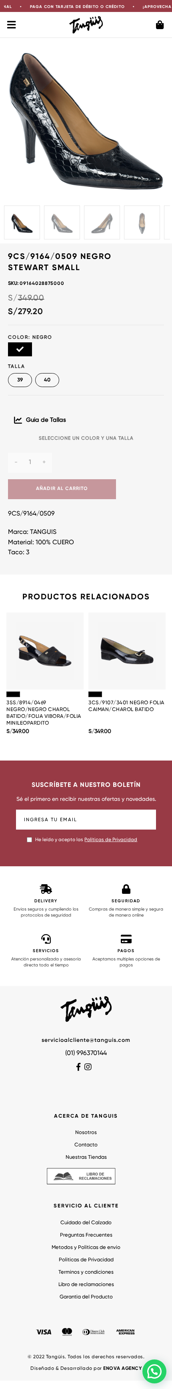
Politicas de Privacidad (86, 1260)
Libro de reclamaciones (86, 1284)
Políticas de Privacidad (110, 840)
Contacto (86, 1145)
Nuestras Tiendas (86, 1157)
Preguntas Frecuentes (86, 1235)
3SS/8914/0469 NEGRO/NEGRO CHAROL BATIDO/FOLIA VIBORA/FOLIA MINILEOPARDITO (43, 713)
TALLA (16, 366)
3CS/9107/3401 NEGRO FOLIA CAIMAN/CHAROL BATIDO (126, 706)
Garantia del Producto (86, 1297)
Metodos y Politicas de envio (86, 1247)
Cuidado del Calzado (86, 1222)
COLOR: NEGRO (30, 337)
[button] (154, 1371)
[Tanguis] (86, 24)
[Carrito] (160, 25)
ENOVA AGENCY (122, 1368)
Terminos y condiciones (86, 1272)
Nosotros (86, 1132)
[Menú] (12, 25)
